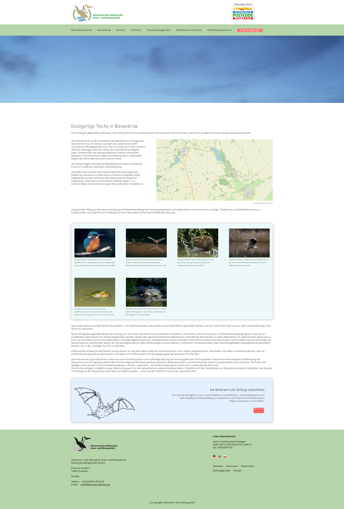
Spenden (258, 410)
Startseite (218, 466)
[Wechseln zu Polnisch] (225, 457)
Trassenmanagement (158, 30)
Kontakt (238, 470)
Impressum (232, 466)
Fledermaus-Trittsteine (189, 30)
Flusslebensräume (81, 30)
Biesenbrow (104, 30)
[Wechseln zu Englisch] (219, 457)
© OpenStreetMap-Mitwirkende (263, 203)
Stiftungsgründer (222, 470)
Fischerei (136, 30)
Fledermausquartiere (219, 30)
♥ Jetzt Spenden (250, 30)
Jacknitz (121, 30)
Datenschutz (247, 466)
